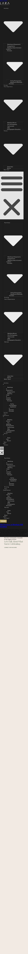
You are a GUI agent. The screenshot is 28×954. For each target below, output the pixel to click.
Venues (6, 507)
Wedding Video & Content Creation (13, 48)
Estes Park (8, 438)
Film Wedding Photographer (10, 424)
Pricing (6, 85)
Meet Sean (6, 169)
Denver (9, 168)
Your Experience (6, 415)
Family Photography (12, 404)
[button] (12, 195)
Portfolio (7, 458)
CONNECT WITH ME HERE (10, 547)
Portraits (9, 400)
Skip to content (3, 0)
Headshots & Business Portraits (15, 83)
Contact (6, 444)
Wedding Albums (9, 420)
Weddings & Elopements (9, 389)
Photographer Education (14, 129)
